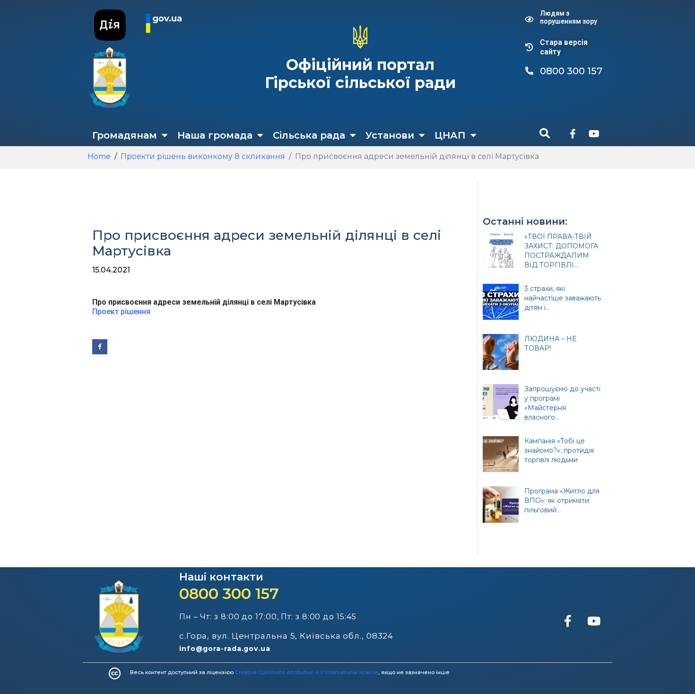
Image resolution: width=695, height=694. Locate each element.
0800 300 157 (229, 593)
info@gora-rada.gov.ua (224, 648)
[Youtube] (593, 133)
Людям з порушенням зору (568, 17)
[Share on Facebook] (99, 346)
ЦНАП (450, 135)
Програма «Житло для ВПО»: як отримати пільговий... (561, 500)
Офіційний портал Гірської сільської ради (360, 73)
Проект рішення (121, 311)
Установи (389, 135)
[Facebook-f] (572, 133)
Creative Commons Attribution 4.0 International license (306, 672)
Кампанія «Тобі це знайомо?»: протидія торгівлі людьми (559, 450)
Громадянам (124, 135)
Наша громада (214, 135)
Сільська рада (309, 135)
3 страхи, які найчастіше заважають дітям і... (562, 298)
